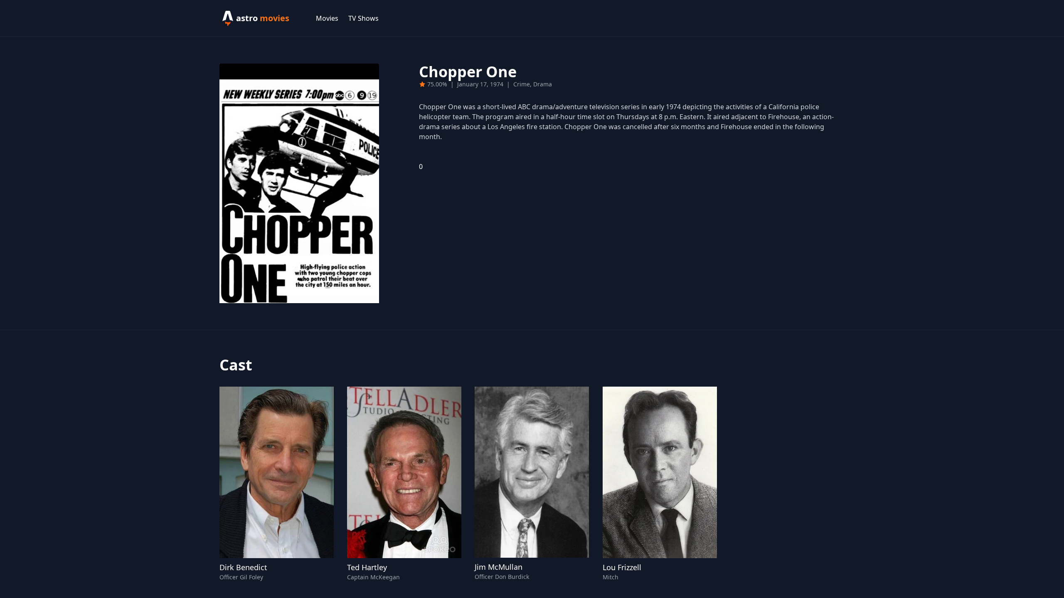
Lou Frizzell (622, 567)
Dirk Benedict (243, 567)
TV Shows (363, 18)
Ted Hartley (367, 567)
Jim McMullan (498, 567)
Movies (327, 18)
